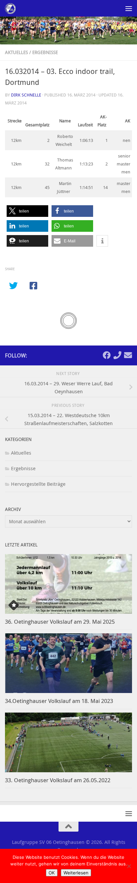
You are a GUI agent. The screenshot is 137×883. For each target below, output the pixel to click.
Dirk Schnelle (26, 95)
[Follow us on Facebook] (107, 355)
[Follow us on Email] (128, 355)
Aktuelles (16, 52)
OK (52, 872)
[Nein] (128, 866)
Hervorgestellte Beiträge (38, 483)
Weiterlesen (76, 872)
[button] (27, 211)
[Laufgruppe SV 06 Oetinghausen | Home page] (11, 8)
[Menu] (128, 8)
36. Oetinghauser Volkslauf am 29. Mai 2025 (60, 621)
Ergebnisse (45, 52)
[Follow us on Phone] (117, 355)
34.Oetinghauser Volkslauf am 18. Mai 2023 (59, 701)
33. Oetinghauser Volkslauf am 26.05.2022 (57, 780)
